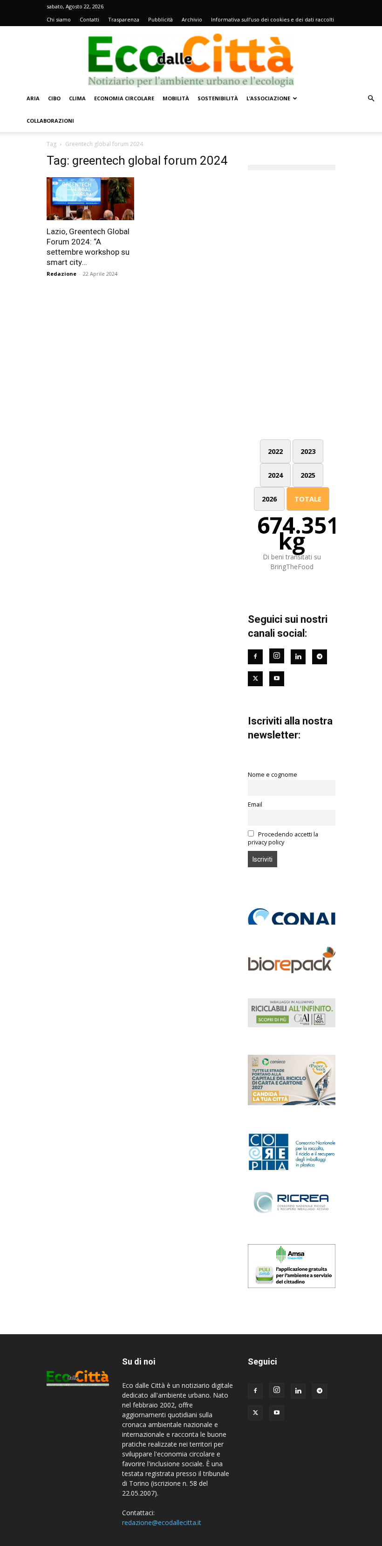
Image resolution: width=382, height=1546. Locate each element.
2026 (269, 498)
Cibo (54, 98)
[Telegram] (319, 656)
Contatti (89, 19)
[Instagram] (276, 655)
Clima (77, 98)
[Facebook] (255, 656)
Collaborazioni (50, 120)
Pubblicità (160, 19)
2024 (275, 475)
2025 (307, 475)
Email (255, 804)
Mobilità (176, 98)
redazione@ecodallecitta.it (161, 1522)
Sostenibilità (218, 98)
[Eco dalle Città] (191, 57)
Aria (33, 98)
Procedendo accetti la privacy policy (283, 838)
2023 (307, 451)
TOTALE (307, 498)
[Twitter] (255, 678)
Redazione (61, 273)
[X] (255, 1413)
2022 (275, 451)
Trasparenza (123, 19)
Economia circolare (124, 98)
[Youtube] (276, 678)
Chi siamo (59, 19)
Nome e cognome (272, 775)
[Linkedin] (298, 656)
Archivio (192, 19)
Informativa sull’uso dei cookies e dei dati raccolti (272, 19)
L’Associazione (268, 98)
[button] (371, 98)
